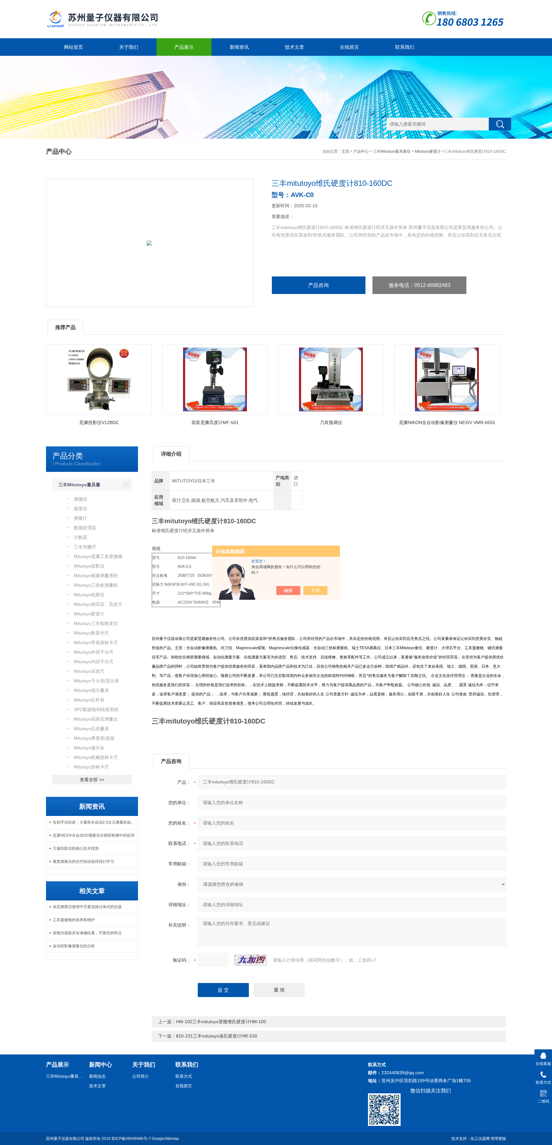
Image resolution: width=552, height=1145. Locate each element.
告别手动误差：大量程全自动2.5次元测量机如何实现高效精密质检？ (95, 822)
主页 (345, 151)
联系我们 (404, 47)
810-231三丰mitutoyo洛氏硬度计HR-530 (216, 1036)
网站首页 (73, 47)
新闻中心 (100, 1064)
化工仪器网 (480, 1138)
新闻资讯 (239, 47)
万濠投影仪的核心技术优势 (76, 848)
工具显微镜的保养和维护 (74, 920)
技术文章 (294, 47)
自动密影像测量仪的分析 (74, 946)
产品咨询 (318, 285)
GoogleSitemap (165, 1138)
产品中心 (361, 151)
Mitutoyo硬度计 (428, 151)
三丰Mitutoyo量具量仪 (391, 151)
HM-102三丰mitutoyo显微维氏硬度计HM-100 (221, 1021)
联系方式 (183, 1076)
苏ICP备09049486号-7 (131, 1138)
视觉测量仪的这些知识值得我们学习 (83, 861)
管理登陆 (498, 1138)
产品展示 (184, 47)
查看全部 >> (92, 779)
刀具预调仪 (331, 422)
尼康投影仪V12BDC (99, 422)
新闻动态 (97, 1076)
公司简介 (140, 1076)
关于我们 (128, 47)
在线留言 (349, 47)
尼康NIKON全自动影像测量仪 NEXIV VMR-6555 (447, 422)
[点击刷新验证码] (250, 960)
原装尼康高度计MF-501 (215, 422)
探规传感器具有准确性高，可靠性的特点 (87, 933)
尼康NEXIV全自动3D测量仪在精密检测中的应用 (93, 835)
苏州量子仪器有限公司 (65, 1138)
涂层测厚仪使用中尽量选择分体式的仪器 (87, 907)
